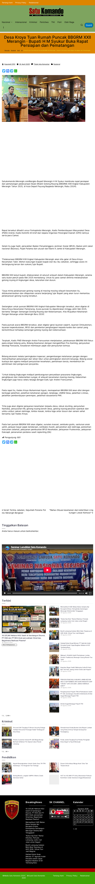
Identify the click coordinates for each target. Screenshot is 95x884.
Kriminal (33, 22)
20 (83, 820)
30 (92, 822)
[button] (11, 22)
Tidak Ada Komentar (41, 64)
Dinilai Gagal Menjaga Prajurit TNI (71, 704)
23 (92, 820)
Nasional (6, 22)
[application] (47, 570)
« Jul (75, 829)
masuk (16, 531)
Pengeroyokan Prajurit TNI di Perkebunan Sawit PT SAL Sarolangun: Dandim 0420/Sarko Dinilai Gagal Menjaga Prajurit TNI (76, 694)
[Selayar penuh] (90, 593)
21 (86, 820)
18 (77, 820)
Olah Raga (69, 22)
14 (86, 817)
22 (89, 820)
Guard (89, 25)
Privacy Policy (20, 3)
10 (75, 817)
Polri (59, 22)
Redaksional (33, 3)
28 (86, 822)
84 (6, 751)
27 (83, 822)
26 (80, 822)
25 (77, 822)
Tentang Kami (7, 3)
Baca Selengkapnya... (9, 645)
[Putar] (5, 593)
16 (92, 817)
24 (75, 822)
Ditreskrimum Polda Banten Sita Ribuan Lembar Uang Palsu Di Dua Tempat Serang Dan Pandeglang (76, 730)
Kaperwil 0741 (9, 64)
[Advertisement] (47, 152)
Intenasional (21, 22)
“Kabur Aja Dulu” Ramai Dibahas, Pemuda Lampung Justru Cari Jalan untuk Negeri (34, 839)
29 (89, 822)
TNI (53, 22)
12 (80, 817)
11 (77, 817)
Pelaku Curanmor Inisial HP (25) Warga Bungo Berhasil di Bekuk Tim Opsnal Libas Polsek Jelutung (28, 742)
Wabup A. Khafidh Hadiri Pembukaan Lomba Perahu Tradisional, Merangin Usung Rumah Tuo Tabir (76, 657)
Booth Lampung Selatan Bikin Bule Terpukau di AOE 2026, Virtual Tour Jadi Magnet (35, 848)
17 (74, 820)
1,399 (7, 715)
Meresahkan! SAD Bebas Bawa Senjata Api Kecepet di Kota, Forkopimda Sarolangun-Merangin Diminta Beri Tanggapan (74, 609)
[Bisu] (86, 593)
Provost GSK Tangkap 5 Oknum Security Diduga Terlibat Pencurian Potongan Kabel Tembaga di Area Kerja (29, 730)
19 (80, 820)
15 (89, 817)
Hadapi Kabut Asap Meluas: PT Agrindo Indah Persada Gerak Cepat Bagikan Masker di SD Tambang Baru (75, 645)
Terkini (6, 600)
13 (83, 817)
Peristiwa (44, 22)
